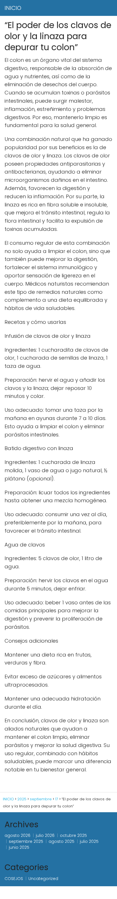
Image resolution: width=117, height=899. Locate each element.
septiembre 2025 (26, 841)
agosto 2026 (17, 835)
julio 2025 (89, 841)
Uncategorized (43, 878)
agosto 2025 (61, 841)
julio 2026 (45, 835)
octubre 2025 (73, 835)
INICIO (13, 8)
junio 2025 (19, 847)
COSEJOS (14, 878)
